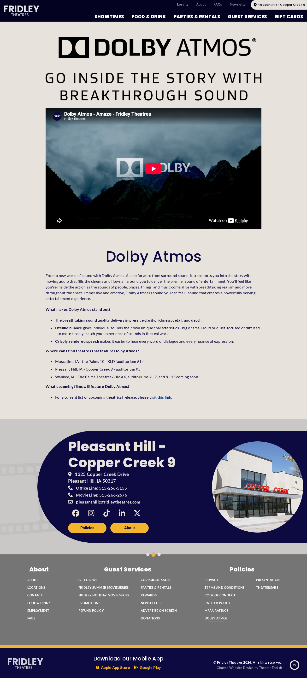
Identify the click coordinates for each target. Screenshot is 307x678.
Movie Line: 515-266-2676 (101, 495)
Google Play (150, 667)
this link (164, 397)
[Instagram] (91, 513)
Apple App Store (115, 667)
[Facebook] (76, 513)
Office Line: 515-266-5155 (101, 488)
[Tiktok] (106, 513)
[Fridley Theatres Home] (21, 11)
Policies (87, 528)
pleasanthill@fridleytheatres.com (108, 501)
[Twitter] (137, 513)
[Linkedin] (122, 513)
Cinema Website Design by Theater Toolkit (250, 668)
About (129, 528)
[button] (294, 665)
